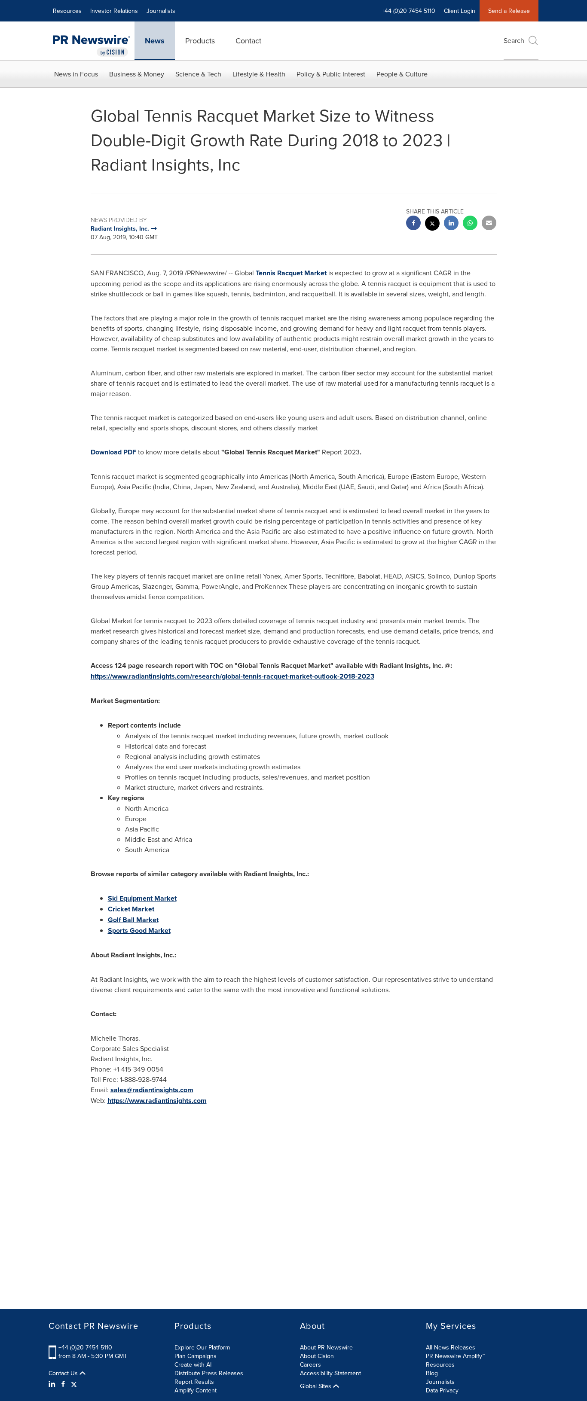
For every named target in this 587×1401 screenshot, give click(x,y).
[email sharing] (489, 224)
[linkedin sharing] (451, 224)
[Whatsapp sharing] (470, 224)
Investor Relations (114, 10)
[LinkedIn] (53, 1384)
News (155, 40)
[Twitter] (74, 1384)
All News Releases (450, 1347)
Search (514, 40)
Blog (432, 1373)
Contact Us (64, 1373)
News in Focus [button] (76, 74)
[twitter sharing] (432, 224)
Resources (67, 10)
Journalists (161, 10)
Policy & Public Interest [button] (331, 74)
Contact (248, 40)
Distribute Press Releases (208, 1373)
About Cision (317, 1356)
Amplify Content (195, 1390)
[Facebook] (63, 1384)
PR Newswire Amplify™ (455, 1356)
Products (200, 40)
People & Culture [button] (402, 74)
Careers (310, 1364)
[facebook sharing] (413, 224)
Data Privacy (442, 1390)
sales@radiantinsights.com (151, 1090)
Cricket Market (131, 909)
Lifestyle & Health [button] (258, 74)
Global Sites (316, 1386)
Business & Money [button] (136, 74)
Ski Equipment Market (142, 898)
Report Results (194, 1381)
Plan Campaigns (195, 1356)
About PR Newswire (326, 1347)
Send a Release (509, 10)
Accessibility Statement (330, 1373)
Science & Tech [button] (198, 74)
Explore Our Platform (202, 1347)
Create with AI (192, 1364)
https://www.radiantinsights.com (157, 1101)
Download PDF (113, 452)
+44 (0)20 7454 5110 (85, 1347)
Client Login (459, 10)
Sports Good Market (139, 930)
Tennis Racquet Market (291, 273)
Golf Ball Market (133, 920)
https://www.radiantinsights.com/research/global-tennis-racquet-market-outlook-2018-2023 (232, 676)
